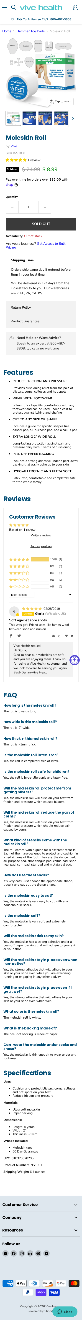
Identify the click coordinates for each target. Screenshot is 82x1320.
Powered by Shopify (41, 1311)
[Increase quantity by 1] (44, 207)
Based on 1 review (22, 530)
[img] (32, 609)
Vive (13, 146)
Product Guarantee (25, 321)
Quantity (12, 197)
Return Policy (21, 307)
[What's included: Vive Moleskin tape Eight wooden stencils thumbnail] (29, 118)
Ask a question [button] (41, 546)
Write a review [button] (41, 535)
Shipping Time (22, 260)
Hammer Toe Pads (30, 31)
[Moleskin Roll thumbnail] (13, 118)
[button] (16, 160)
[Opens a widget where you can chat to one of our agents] (64, 1312)
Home (6, 31)
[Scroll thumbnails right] (72, 118)
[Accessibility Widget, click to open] (74, 660)
